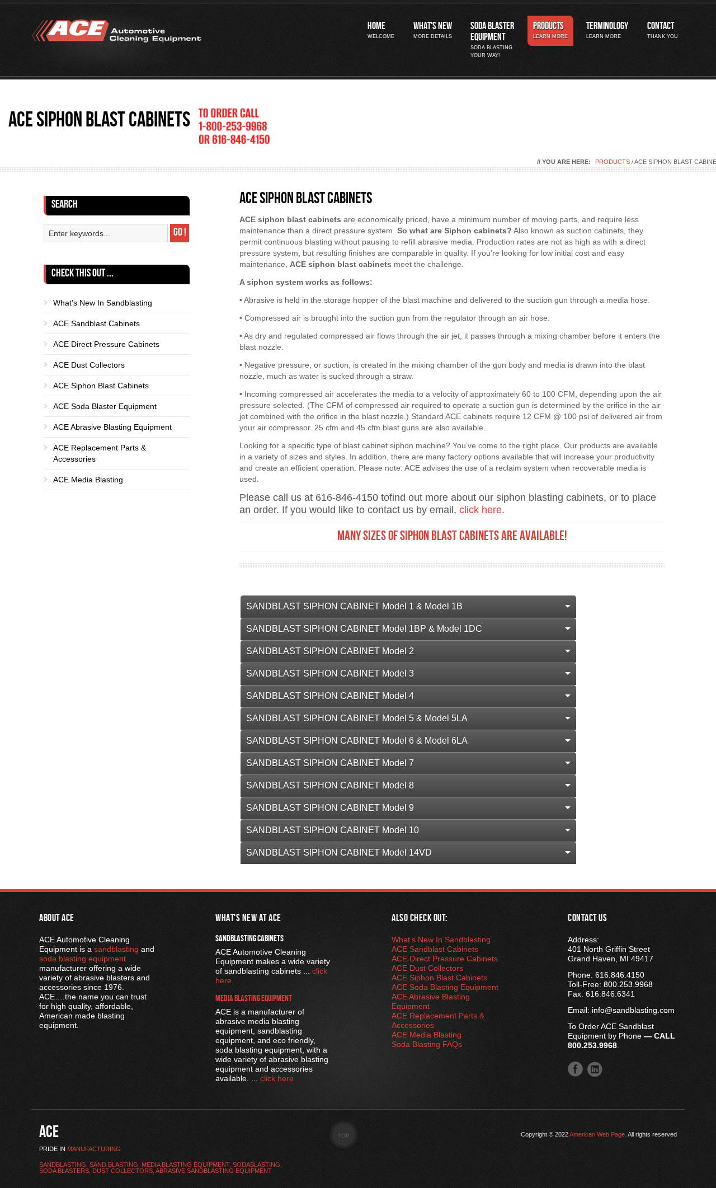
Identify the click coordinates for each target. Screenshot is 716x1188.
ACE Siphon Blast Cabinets (101, 385)
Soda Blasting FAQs (427, 1044)
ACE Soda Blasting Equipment (445, 987)
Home (381, 30)
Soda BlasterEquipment (492, 40)
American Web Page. (597, 1134)
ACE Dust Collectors (89, 364)
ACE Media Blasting (88, 479)
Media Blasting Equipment (253, 999)
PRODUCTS (612, 161)
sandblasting (116, 949)
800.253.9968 (628, 984)
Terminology (607, 30)
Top (344, 1136)
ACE (49, 1133)
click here (480, 509)
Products (550, 30)
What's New (432, 30)
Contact (662, 30)
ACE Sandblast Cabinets (96, 323)
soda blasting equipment (82, 958)
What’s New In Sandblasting (102, 302)
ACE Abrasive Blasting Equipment (112, 426)
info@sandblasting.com (633, 1010)
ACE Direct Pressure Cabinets (106, 344)
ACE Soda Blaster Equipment (105, 406)
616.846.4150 (619, 974)
